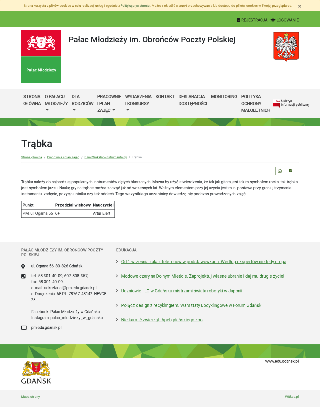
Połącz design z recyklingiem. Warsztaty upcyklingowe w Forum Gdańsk (191, 305)
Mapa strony (30, 397)
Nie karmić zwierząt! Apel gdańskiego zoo (161, 319)
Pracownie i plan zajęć (109, 103)
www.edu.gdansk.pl (282, 361)
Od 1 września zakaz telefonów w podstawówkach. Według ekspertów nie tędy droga (203, 261)
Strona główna (32, 100)
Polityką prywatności (135, 5)
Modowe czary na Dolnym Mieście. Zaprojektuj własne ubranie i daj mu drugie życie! (202, 276)
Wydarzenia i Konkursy (138, 100)
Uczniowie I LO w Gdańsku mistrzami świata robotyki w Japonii (182, 290)
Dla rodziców (82, 100)
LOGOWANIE (287, 20)
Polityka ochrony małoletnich (255, 103)
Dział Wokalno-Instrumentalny (105, 157)
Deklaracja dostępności (192, 100)
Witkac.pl (292, 397)
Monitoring (224, 96)
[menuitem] (56, 103)
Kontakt (165, 96)
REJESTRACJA (254, 20)
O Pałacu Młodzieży (56, 100)
